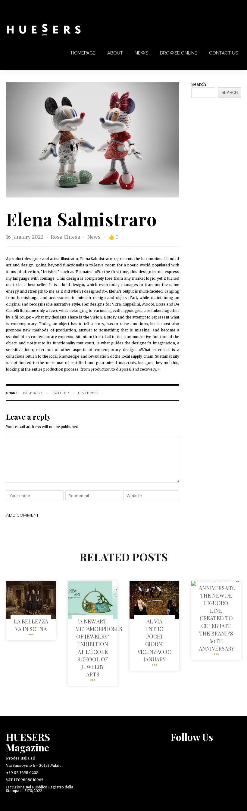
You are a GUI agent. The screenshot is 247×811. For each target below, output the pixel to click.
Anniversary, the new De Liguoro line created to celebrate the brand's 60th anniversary (217, 618)
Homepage (83, 53)
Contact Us (223, 53)
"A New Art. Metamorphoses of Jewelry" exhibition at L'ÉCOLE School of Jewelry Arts (98, 648)
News (141, 53)
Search (198, 84)
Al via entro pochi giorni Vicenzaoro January (154, 640)
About (115, 53)
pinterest (88, 393)
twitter (60, 393)
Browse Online (178, 53)
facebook (33, 393)
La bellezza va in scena (31, 625)
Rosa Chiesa (66, 237)
